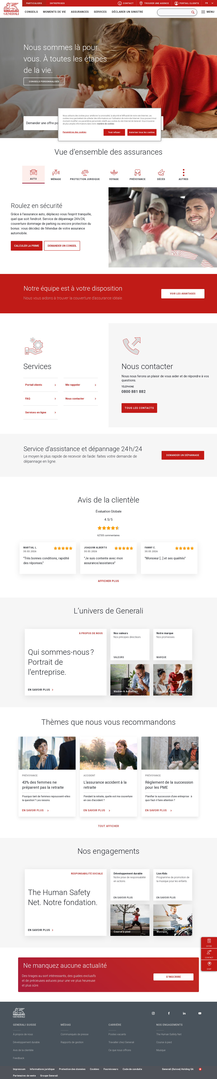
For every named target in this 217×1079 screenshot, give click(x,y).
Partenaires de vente (24, 1075)
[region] (109, 124)
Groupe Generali (49, 1075)
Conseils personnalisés (44, 81)
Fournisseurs (111, 1069)
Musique (161, 1050)
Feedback (18, 1058)
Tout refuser (114, 132)
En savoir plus (33, 810)
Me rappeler (72, 384)
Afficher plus (108, 581)
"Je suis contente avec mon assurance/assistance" (103, 560)
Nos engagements (169, 1024)
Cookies (94, 1069)
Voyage (114, 179)
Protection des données (72, 1069)
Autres (183, 179)
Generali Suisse (24, 1024)
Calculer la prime (26, 245)
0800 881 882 (134, 391)
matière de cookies (105, 124)
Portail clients (33, 384)
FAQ (27, 398)
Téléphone (128, 386)
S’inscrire (173, 976)
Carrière (114, 1024)
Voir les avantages (183, 293)
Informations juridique (42, 1069)
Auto (33, 179)
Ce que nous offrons (119, 1050)
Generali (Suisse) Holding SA (177, 1069)
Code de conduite (132, 1069)
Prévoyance (138, 179)
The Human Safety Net (168, 1034)
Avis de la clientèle (23, 1050)
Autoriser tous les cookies (142, 132)
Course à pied (164, 1042)
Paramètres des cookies (74, 132)
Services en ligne (35, 412)
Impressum (19, 1069)
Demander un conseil (62, 245)
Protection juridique (85, 179)
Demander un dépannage (182, 455)
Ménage (56, 179)
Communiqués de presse (74, 1034)
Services (100, 11)
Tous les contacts (139, 408)
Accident (89, 775)
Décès (161, 179)
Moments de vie (54, 11)
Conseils (31, 11)
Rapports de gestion (72, 1042)
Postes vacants (117, 1034)
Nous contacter (74, 398)
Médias (66, 1024)
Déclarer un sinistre (127, 11)
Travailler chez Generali (121, 1042)
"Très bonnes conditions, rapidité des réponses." (46, 560)
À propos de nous (23, 1034)
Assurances (80, 11)
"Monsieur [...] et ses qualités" (165, 558)
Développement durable (26, 1042)
